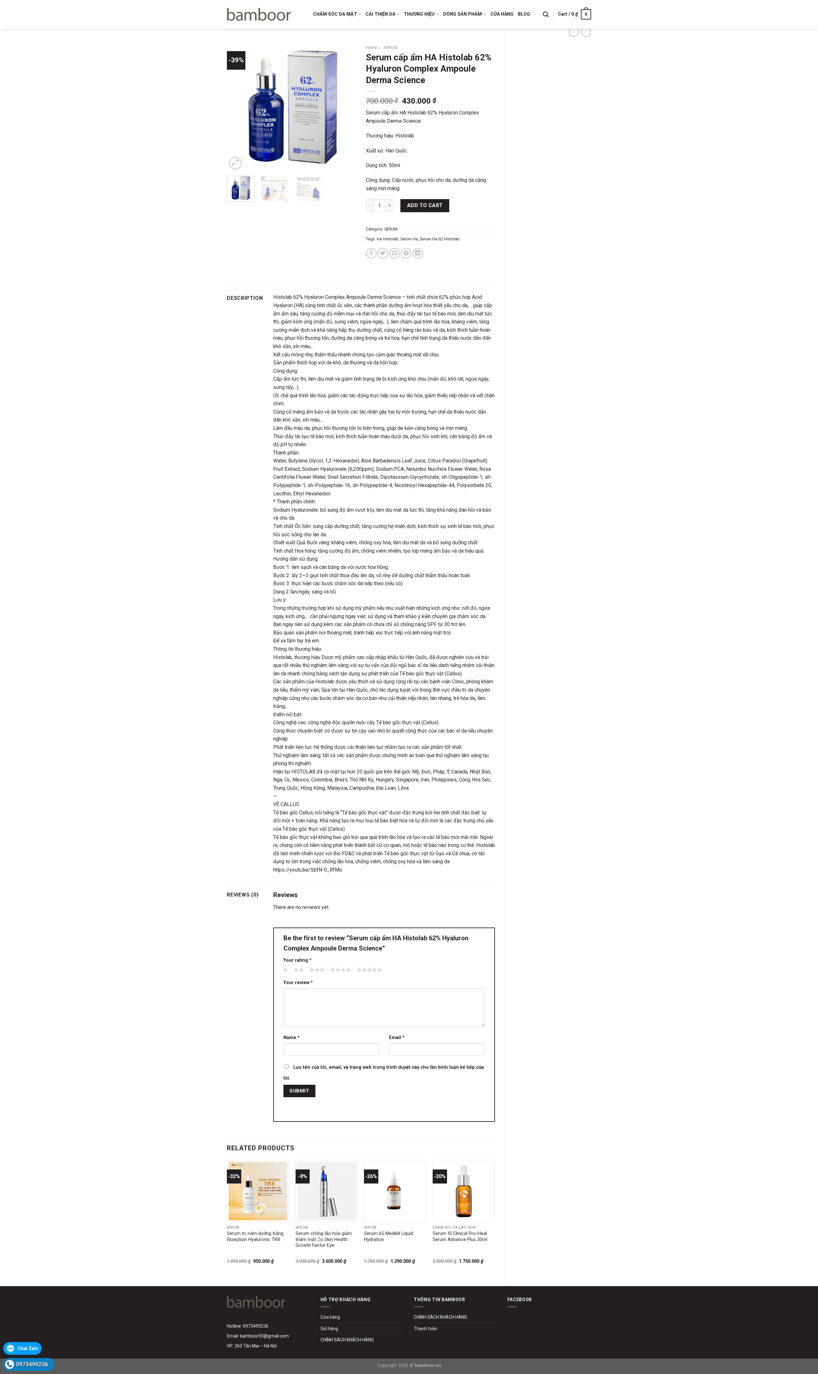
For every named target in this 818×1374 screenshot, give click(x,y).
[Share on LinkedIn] (418, 253)
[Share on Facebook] (371, 253)
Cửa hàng (330, 1317)
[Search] (545, 14)
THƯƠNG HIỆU (419, 14)
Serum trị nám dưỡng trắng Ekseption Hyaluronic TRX (255, 1236)
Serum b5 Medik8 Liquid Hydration (388, 1236)
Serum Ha (409, 239)
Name (291, 1037)
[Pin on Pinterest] (406, 253)
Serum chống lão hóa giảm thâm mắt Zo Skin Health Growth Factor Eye (324, 1239)
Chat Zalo (28, 1348)
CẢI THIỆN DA (380, 14)
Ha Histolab (387, 239)
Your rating (297, 960)
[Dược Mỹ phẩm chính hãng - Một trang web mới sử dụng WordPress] (259, 14)
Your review (298, 982)
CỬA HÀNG (501, 14)
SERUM (390, 47)
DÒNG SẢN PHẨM (462, 14)
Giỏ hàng (329, 1328)
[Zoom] (235, 163)
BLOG (524, 14)
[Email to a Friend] (394, 253)
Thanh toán (425, 1328)
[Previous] (237, 106)
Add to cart (425, 205)
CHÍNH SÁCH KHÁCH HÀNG (347, 1339)
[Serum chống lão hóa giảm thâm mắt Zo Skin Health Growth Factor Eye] (326, 1191)
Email (397, 1037)
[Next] (345, 106)
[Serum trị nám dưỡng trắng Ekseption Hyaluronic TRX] (258, 1191)
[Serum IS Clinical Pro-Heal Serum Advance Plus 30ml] (464, 1191)
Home (371, 47)
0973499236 (32, 1364)
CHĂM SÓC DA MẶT (335, 14)
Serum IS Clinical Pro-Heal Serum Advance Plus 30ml (460, 1236)
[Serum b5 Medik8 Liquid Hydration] (395, 1191)
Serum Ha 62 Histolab (439, 239)
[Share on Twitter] (383, 253)
